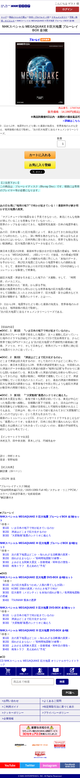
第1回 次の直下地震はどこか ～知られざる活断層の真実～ (36, 554)
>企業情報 (8, 718)
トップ (4, 17)
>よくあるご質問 (51, 700)
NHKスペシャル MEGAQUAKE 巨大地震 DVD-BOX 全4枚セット (36, 577)
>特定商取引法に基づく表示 (58, 706)
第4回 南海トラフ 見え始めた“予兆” (24, 565)
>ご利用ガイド (10, 706)
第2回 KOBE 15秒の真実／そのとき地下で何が (30, 588)
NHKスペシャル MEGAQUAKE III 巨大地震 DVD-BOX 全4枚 (34, 630)
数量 (59, 138)
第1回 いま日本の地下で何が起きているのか (28, 527)
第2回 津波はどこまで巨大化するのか (25, 531)
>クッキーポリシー (13, 712)
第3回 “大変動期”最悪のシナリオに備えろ (27, 535)
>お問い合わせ (10, 700)
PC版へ (70, 692)
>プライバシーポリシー (55, 712)
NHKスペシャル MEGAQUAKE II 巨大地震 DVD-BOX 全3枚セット (37, 607)
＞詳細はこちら (71, 120)
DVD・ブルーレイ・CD (39, 17)
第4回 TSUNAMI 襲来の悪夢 (19, 600)
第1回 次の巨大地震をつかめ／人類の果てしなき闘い (33, 584)
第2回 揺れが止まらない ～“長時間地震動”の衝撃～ (32, 558)
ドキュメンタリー (59, 17)
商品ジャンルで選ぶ (18, 17)
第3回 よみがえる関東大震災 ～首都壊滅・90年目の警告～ (36, 562)
